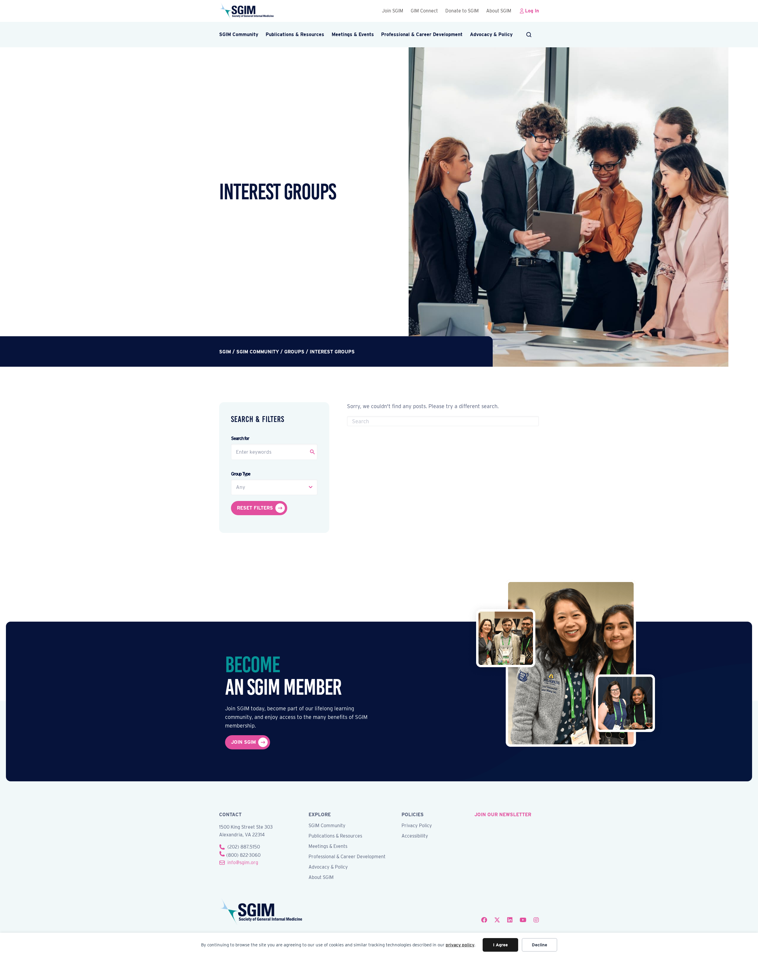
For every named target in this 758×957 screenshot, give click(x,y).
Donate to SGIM (462, 11)
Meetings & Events (353, 34)
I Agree (500, 945)
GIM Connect (424, 11)
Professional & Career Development (421, 34)
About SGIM (498, 11)
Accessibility (415, 836)
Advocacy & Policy (491, 34)
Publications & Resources (295, 34)
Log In (532, 11)
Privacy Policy (417, 825)
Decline (539, 945)
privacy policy (460, 945)
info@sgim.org (242, 862)
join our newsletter (502, 814)
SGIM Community (238, 34)
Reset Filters (255, 508)
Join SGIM (392, 11)
